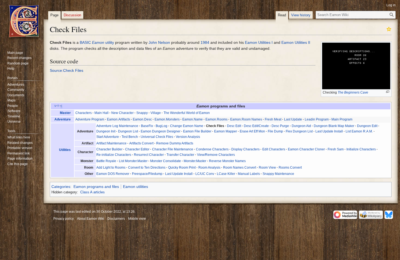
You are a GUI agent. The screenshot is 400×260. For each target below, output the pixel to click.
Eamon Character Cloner (306, 149)
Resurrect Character (149, 155)
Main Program (341, 119)
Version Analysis (188, 137)
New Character (122, 113)
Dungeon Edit (367, 126)
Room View (267, 167)
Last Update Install (329, 131)
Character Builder (109, 149)
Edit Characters (273, 149)
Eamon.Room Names (246, 119)
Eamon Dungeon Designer (160, 131)
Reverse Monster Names (227, 161)
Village (155, 113)
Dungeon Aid (301, 126)
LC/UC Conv (204, 174)
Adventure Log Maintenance (117, 126)
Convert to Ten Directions (146, 167)
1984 (205, 42)
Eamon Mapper (225, 131)
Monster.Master (195, 161)
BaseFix (147, 126)
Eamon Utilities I (259, 42)
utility (109, 42)
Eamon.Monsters (167, 119)
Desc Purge (280, 126)
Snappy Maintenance (278, 174)
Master (65, 113)
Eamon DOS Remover (112, 174)
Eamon (98, 42)
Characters (83, 113)
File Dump (275, 131)
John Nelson (159, 42)
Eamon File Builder (197, 131)
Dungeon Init (105, 131)
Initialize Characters (361, 149)
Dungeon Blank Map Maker (334, 126)
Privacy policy (63, 219)
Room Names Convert (239, 167)
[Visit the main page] (24, 22)
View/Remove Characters (216, 155)
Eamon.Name (192, 119)
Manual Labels (249, 174)
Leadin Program (317, 119)
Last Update (293, 119)
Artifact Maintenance (111, 143)
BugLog (161, 126)
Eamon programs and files (96, 186)
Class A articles (92, 192)
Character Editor (137, 149)
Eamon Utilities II (295, 42)
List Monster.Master (133, 161)
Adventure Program (89, 119)
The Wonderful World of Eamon (187, 113)
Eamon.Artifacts (118, 119)
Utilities (65, 150)
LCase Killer (226, 174)
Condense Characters (212, 149)
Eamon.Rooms (216, 119)
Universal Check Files (157, 137)
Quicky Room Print (182, 167)
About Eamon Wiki (90, 219)
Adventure (62, 119)
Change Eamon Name (186, 126)
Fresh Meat (273, 119)
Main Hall (101, 113)
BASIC (85, 42)
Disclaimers (116, 219)
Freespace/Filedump (147, 174)
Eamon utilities (135, 186)
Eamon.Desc (142, 119)
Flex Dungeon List (299, 131)
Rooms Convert (290, 167)
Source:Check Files (66, 70)
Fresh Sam (336, 149)
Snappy (142, 113)
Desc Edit (234, 126)
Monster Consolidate (165, 161)
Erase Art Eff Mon (252, 131)
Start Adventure (107, 137)
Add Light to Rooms (110, 167)
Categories (60, 186)
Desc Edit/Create (256, 126)
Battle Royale (106, 161)
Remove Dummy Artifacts (174, 143)
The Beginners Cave (353, 92)
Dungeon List (128, 131)
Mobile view (137, 219)
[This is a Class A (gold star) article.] (389, 29)
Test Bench (130, 137)
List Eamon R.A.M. (359, 131)
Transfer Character (180, 155)
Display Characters (245, 149)
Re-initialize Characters (113, 155)
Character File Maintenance (172, 149)
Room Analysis (209, 167)
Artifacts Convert (141, 143)
